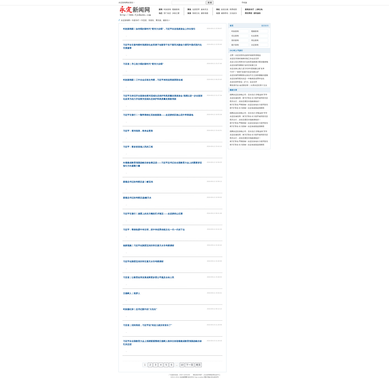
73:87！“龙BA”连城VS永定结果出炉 (244, 72)
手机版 (244, 3)
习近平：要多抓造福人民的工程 (138, 147)
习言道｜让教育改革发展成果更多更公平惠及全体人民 (148, 277)
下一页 (189, 365)
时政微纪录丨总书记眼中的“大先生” (140, 309)
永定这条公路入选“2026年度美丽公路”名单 (247, 69)
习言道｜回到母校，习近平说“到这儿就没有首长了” (147, 325)
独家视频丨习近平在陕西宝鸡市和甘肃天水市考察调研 (148, 245)
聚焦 (189, 9)
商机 (218, 9)
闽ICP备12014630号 (211, 377)
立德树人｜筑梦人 (131, 293)
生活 (218, 13)
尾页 (198, 365)
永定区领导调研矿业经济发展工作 (243, 65)
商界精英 (233, 9)
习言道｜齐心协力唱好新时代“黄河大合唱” (143, 64)
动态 (160, 13)
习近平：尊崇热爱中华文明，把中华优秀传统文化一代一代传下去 (154, 229)
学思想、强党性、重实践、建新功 (155, 20)
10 (182, 365)
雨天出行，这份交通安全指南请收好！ (245, 101)
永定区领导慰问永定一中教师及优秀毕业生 (247, 79)
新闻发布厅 (249, 9)
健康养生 (224, 13)
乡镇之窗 (175, 13)
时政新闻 (167, 9)
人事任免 (259, 9)
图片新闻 (235, 45)
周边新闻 (254, 40)
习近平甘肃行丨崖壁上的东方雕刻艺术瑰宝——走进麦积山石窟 (153, 213)
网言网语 (248, 13)
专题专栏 (135, 20)
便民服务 (257, 13)
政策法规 (224, 9)
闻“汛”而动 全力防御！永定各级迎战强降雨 (247, 108)
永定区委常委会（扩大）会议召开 (243, 82)
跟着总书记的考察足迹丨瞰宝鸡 (138, 182)
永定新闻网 (125, 20)
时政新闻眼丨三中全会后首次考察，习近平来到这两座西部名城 (153, 80)
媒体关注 (204, 9)
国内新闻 (235, 40)
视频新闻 (175, 9)
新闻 (160, 9)
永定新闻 (254, 45)
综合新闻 (235, 36)
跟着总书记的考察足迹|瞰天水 (137, 197)
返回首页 (265, 26)
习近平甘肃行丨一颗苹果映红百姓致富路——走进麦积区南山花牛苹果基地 (158, 115)
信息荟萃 (196, 9)
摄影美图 (204, 13)
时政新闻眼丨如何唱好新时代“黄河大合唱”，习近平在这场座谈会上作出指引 (159, 29)
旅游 (189, 13)
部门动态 (167, 13)
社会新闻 (254, 36)
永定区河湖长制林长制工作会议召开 (244, 59)
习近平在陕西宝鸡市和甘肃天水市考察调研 (143, 261)
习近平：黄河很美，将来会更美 (138, 131)
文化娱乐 (233, 13)
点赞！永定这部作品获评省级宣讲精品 (245, 55)
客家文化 (196, 13)
